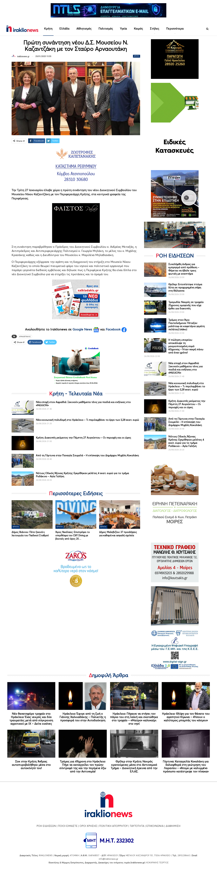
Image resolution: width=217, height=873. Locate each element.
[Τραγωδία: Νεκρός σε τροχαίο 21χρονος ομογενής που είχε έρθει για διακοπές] (155, 307)
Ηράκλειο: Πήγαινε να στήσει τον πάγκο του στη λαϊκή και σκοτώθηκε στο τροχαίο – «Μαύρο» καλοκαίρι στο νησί (134, 718)
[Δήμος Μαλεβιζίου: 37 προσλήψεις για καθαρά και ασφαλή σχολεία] (119, 514)
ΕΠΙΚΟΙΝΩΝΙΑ (155, 825)
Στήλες (154, 28)
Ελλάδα (64, 28)
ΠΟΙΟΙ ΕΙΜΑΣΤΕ (68, 825)
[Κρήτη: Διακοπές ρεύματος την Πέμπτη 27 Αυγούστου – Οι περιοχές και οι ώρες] (23, 443)
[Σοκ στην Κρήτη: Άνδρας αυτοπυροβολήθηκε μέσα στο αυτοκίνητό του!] (31, 744)
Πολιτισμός (105, 28)
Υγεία (123, 28)
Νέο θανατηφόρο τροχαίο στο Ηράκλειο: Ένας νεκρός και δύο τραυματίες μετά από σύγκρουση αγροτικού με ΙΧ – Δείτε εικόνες (31, 718)
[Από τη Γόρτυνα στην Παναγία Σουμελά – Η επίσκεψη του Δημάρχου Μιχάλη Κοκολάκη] (23, 461)
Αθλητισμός (84, 28)
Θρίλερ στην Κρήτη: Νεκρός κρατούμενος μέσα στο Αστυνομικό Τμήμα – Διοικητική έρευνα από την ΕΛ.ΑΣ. (134, 766)
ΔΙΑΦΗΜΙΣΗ (173, 825)
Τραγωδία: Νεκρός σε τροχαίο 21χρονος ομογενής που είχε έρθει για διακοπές (186, 305)
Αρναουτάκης (25, 336)
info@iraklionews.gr (108, 859)
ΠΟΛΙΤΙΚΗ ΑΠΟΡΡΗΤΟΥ (113, 825)
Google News (83, 329)
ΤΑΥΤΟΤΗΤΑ (137, 825)
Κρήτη (48, 28)
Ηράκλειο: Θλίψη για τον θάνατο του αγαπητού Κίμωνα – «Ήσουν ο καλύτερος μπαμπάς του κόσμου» (186, 717)
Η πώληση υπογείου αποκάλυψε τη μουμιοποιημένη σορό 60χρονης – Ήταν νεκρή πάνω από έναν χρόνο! (185, 346)
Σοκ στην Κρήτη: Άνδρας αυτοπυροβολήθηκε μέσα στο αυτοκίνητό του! (31, 765)
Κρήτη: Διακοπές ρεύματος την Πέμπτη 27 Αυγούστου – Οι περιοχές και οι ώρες (83, 437)
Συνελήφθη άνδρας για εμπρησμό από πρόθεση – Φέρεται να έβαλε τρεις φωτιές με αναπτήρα (183, 268)
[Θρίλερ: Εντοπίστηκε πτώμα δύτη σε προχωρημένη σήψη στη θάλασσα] (155, 290)
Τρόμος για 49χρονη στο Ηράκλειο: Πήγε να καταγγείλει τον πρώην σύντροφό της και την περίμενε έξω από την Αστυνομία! (82, 766)
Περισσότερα (175, 28)
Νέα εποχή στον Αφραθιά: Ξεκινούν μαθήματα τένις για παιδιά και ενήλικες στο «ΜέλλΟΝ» (185, 368)
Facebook (114, 329)
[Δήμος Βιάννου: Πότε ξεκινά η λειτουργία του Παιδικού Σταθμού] (32, 514)
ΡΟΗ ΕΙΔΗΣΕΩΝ (46, 825)
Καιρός (138, 28)
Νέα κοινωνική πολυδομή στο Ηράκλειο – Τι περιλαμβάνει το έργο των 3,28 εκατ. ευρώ (87, 419)
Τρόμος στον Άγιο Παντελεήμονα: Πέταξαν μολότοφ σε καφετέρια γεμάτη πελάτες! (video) (186, 324)
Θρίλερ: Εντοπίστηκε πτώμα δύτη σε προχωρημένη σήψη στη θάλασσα (185, 287)
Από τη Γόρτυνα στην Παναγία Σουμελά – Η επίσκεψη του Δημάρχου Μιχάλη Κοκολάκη (87, 455)
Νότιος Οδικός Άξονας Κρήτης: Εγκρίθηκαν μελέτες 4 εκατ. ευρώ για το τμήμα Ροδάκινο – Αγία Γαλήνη (186, 441)
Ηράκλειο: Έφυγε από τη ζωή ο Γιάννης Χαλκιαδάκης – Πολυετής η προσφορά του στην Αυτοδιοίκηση (83, 717)
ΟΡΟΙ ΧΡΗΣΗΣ (88, 825)
